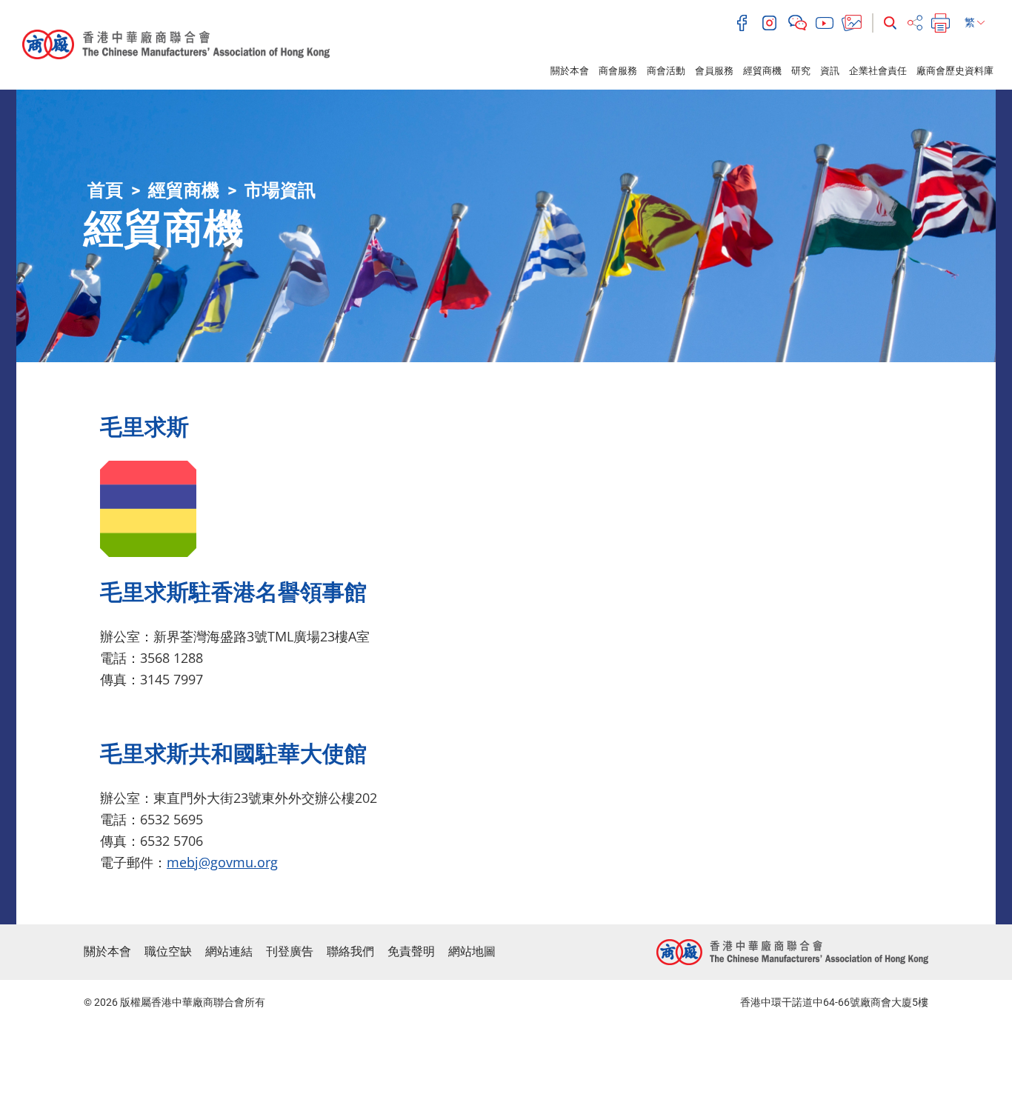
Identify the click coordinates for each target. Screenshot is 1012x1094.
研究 (800, 70)
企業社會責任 (878, 70)
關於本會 (569, 70)
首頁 (105, 190)
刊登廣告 (289, 951)
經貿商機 (762, 70)
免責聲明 (411, 951)
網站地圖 (472, 951)
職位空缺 (168, 951)
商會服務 (618, 70)
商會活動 (666, 70)
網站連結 (229, 951)
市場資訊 (280, 190)
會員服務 (714, 70)
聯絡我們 (350, 951)
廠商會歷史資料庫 (954, 70)
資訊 (829, 70)
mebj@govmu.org (222, 862)
